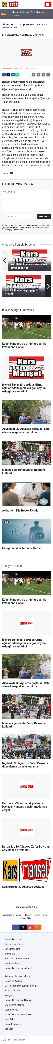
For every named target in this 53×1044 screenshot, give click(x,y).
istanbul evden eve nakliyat (18, 968)
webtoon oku (11, 963)
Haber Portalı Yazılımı (16, 1040)
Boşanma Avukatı (13, 981)
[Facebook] (4, 74)
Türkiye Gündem (26, 24)
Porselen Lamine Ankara (17, 958)
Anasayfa (10, 24)
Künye (18, 915)
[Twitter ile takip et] (23, 927)
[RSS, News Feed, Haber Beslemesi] (37, 927)
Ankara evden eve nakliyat (18, 976)
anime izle (10, 953)
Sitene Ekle (26, 918)
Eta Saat (9, 1029)
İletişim (28, 915)
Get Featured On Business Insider (21, 985)
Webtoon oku (11, 1009)
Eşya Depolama (12, 949)
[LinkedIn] (13, 74)
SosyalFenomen (13, 1024)
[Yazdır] (33, 74)
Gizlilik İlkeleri (41, 915)
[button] (38, 74)
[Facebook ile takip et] (16, 927)
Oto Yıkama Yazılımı (14, 1005)
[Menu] (47, 4)
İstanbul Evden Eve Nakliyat (18, 1000)
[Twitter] (8, 74)
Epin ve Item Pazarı (14, 944)
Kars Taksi (10, 1019)
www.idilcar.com (13, 939)
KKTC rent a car (12, 990)
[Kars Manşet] (10, 4)
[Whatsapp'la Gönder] (17, 74)
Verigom (9, 995)
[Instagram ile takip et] (30, 927)
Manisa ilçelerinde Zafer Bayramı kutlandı (28, 14)
